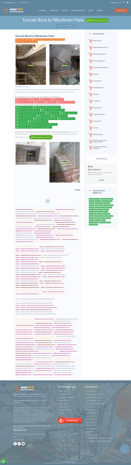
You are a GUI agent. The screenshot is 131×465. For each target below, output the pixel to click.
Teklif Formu (121, 10)
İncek (111, 205)
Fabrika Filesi (60, 116)
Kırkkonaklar (102, 222)
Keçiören (91, 211)
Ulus (101, 211)
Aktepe (103, 220)
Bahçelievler (106, 214)
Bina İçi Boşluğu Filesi (53, 110)
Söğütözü (97, 218)
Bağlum (108, 218)
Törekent (109, 207)
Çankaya (97, 207)
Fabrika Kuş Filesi (39, 121)
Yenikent (91, 201)
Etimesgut (97, 199)
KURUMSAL (42, 10)
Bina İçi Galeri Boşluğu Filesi (31, 113)
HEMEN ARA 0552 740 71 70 (98, 20)
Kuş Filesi (22, 121)
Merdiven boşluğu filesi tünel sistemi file (37, 124)
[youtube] (127, 2)
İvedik (106, 216)
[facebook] (15, 443)
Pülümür (51, 102)
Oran (109, 222)
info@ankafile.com (10, 2)
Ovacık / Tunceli (25, 102)
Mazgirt (46, 99)
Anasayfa (60, 25)
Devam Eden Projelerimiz (67, 397)
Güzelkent (99, 209)
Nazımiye (59, 99)
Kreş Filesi (45, 116)
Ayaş (96, 205)
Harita (15, 436)
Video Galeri (63, 407)
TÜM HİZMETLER (101, 159)
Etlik (96, 224)
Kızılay (106, 211)
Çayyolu (106, 205)
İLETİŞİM (99, 10)
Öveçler (98, 220)
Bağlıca (101, 205)
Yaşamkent (92, 209)
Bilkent (103, 218)
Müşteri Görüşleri (65, 410)
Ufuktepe (91, 220)
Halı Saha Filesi (25, 118)
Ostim (110, 216)
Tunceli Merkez (67, 102)
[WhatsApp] (3, 461)
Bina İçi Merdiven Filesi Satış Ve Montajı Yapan (49, 39)
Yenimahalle (98, 203)
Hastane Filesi (69, 113)
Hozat (35, 99)
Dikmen (99, 214)
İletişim (61, 413)
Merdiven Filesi (25, 107)
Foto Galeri (62, 403)
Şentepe (91, 205)
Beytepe (91, 224)
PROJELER (64, 10)
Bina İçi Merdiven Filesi (24, 39)
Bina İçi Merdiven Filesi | (25, 319)
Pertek (40, 102)
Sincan (91, 199)
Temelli (103, 207)
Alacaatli (105, 209)
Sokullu (91, 218)
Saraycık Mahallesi (106, 201)
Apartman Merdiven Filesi (48, 107)
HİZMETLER (54, 10)
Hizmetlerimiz (69, 25)
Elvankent (110, 199)
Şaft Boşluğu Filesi (26, 116)
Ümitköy (91, 207)
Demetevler (106, 203)
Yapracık (97, 201)
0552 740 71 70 (25, 2)
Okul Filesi (53, 113)
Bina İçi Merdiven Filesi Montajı (27, 42)
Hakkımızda (63, 391)
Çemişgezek (23, 99)
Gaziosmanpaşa (93, 222)
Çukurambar (92, 214)
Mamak (101, 216)
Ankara (96, 216)
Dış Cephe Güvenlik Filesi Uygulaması (34, 127)
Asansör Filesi (67, 118)
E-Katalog (113, 2)
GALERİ (90, 10)
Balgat (91, 216)
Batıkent (91, 203)
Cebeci (97, 211)
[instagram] (123, 2)
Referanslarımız (64, 400)
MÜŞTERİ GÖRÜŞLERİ (78, 10)
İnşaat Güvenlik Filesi (46, 118)
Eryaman (103, 199)
